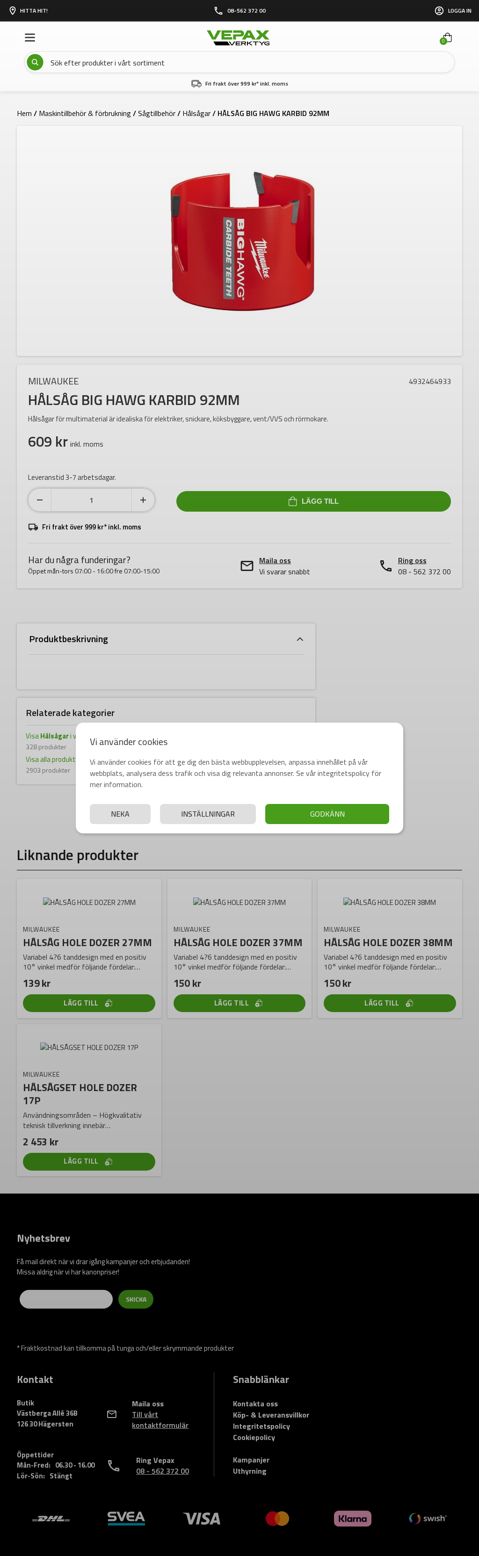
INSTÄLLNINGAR (208, 813)
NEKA (120, 813)
